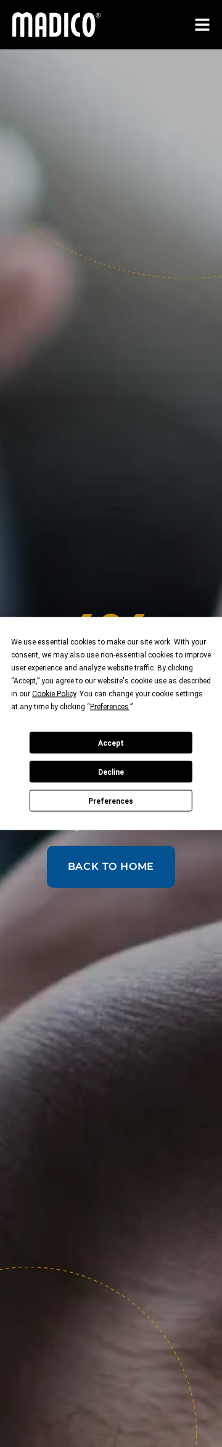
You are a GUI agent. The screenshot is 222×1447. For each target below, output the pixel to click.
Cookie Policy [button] (54, 694)
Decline (111, 771)
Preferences (110, 800)
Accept (111, 742)
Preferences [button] (109, 707)
